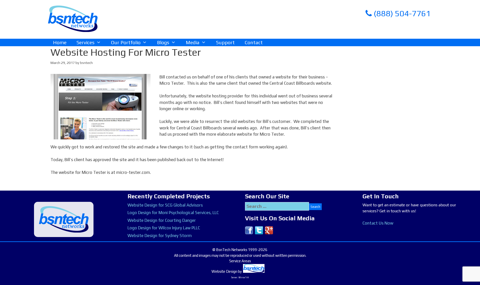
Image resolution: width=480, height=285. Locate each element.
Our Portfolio (125, 42)
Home (59, 42)
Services (85, 42)
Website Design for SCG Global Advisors (165, 205)
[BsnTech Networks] (73, 18)
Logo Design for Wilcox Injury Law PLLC (164, 227)
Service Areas (240, 261)
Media (193, 42)
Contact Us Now (377, 223)
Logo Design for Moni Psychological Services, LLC (173, 212)
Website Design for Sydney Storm (160, 235)
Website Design (224, 271)
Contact (254, 42)
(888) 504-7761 (401, 13)
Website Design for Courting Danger (162, 220)
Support (225, 42)
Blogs (163, 42)
